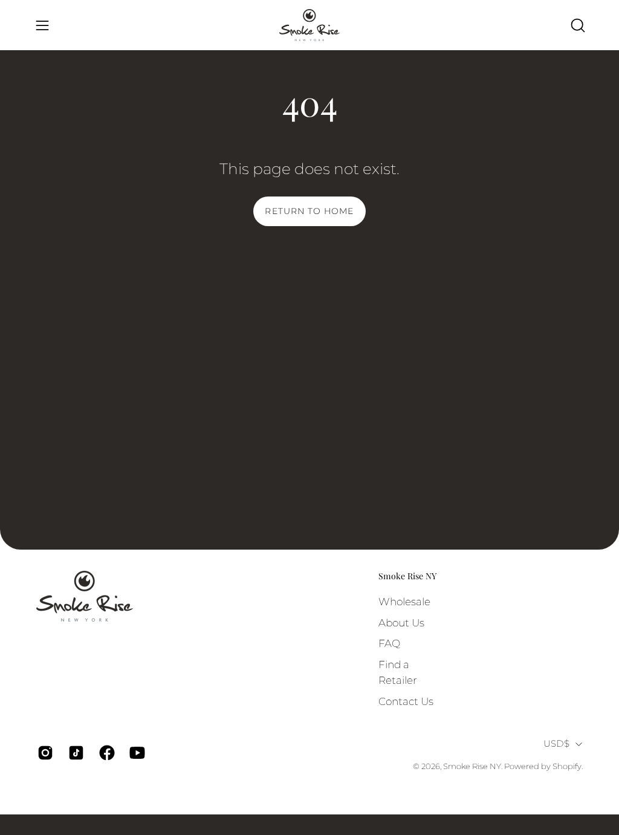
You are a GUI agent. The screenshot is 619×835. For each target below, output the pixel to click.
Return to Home (309, 211)
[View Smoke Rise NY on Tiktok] (74, 753)
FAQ (389, 643)
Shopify (567, 766)
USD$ (556, 743)
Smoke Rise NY (407, 576)
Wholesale (404, 602)
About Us (401, 622)
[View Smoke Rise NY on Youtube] (135, 753)
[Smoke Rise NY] (309, 25)
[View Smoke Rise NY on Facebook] (105, 753)
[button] (576, 25)
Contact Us (405, 701)
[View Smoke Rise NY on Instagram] (43, 753)
